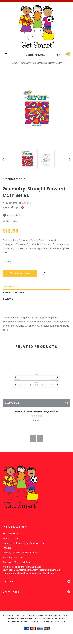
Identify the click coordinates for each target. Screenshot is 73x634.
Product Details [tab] (14, 292)
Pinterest (22, 207)
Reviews (8, 298)
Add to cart (21, 273)
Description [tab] (10, 286)
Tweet (17, 207)
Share (12, 207)
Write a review (11, 221)
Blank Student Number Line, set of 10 (36, 411)
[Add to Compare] (44, 273)
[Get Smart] (36, 26)
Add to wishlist (12, 215)
